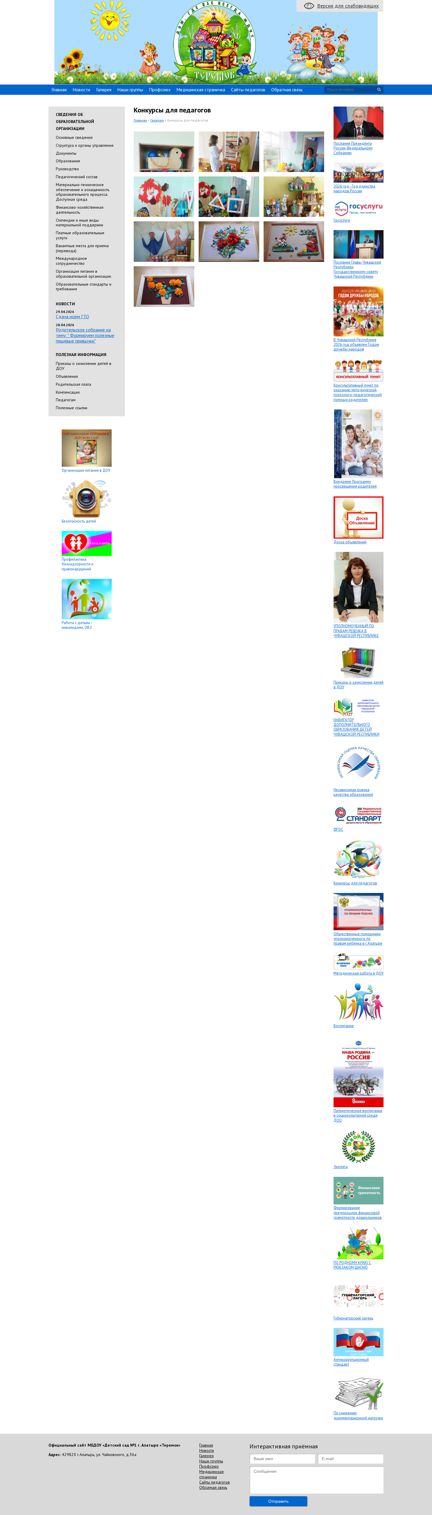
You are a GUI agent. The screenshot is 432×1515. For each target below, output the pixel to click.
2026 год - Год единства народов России (354, 188)
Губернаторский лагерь (353, 1318)
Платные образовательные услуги (80, 235)
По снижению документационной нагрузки (358, 1415)
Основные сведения (74, 137)
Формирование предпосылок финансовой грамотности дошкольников (358, 1212)
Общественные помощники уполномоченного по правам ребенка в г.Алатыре (358, 938)
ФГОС (338, 829)
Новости (81, 89)
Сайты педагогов (248, 89)
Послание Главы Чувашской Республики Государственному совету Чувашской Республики (357, 269)
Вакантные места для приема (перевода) (82, 248)
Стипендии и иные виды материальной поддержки (79, 223)
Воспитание (344, 1025)
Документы (66, 153)
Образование (68, 161)
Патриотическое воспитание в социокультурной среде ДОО (358, 1115)
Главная (59, 89)
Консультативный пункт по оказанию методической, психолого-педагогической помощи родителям (358, 392)
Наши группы (130, 89)
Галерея (103, 89)
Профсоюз (159, 89)
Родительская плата (73, 384)
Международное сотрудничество (71, 261)
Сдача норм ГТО (72, 316)
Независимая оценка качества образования (353, 792)
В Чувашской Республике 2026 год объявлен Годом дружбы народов (356, 344)
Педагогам (66, 399)
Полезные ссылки (71, 407)
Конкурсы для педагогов (355, 883)
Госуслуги (342, 220)
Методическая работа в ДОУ (359, 973)
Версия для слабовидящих (348, 5)
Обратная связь (287, 89)
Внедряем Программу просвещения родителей (355, 484)
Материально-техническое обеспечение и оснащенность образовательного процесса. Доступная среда (82, 192)
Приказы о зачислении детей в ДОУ (83, 366)
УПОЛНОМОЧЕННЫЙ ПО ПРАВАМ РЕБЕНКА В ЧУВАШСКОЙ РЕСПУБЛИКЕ (356, 630)
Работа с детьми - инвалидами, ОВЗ (77, 625)
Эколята (341, 1166)
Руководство (67, 168)
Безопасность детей (79, 521)
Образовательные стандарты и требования (83, 287)
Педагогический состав (77, 176)
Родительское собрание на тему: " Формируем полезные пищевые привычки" (85, 335)
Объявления (67, 376)
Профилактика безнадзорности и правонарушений (77, 564)
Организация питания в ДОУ (86, 470)
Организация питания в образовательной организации (83, 274)
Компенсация (68, 392)
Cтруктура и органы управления (84, 145)
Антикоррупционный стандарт (351, 1362)
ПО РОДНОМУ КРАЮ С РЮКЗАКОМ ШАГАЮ (352, 1265)
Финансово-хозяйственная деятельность (79, 210)
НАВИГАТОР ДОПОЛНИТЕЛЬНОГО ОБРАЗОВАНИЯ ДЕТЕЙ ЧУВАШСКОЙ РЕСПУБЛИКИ (356, 727)
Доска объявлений (350, 542)
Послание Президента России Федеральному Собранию (353, 148)
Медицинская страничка (200, 89)
